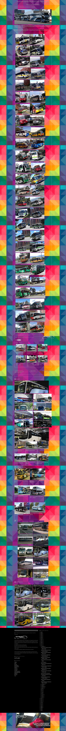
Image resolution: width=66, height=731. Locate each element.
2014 (41, 699)
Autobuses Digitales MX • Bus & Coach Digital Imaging (33, 1)
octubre (42, 685)
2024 (41, 634)
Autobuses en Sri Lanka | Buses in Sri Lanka (23, 404)
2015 (41, 698)
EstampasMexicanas (17, 672)
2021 (41, 638)
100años (15, 662)
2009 (41, 706)
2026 (41, 632)
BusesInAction (16, 665)
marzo (42, 694)
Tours (15, 675)
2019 (41, 641)
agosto (42, 688)
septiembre (43, 686)
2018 (41, 642)
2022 (41, 637)
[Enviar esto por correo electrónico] (17, 340)
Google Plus (27, 337)
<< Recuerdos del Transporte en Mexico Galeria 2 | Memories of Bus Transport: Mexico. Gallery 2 (19, 371)
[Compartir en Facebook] (20, 340)
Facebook (23, 337)
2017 (41, 643)
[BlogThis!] (18, 340)
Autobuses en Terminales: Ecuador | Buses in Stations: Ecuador (22, 421)
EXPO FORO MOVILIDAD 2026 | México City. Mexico (26, 381)
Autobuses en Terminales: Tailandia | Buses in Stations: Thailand (22, 395)
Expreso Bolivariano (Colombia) (45, 673)
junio (42, 690)
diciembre (42, 646)
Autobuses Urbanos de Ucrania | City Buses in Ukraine (41, 570)
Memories (15, 674)
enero (42, 697)
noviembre (42, 684)
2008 (41, 707)
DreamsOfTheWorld (17, 671)
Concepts (15, 670)
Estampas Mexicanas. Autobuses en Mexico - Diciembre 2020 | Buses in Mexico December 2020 (41, 535)
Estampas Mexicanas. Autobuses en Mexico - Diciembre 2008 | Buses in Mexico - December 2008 (41, 559)
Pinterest (32, 337)
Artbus (15, 663)
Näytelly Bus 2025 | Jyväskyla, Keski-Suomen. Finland (26, 429)
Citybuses (15, 667)
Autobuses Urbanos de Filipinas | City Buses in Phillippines (41, 395)
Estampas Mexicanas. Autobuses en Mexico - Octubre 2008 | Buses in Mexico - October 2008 (40, 524)
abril (42, 693)
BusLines (15, 664)
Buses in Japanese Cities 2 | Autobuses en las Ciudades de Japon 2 (31, 364)
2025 (41, 633)
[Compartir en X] (19, 340)
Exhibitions (15, 673)
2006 (41, 710)
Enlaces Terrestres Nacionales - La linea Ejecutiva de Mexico (25, 535)
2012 (41, 702)
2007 (41, 708)
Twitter (19, 337)
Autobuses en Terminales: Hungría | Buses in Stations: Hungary (43, 412)
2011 (41, 703)
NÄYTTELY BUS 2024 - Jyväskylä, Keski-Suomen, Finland (25, 570)
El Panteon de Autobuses (25, 546)
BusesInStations (16, 666)
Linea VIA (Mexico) (43, 662)
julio (42, 689)
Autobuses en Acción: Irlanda (40, 403)
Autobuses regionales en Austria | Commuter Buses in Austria (22, 412)
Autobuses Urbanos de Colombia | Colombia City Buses (31, 30)
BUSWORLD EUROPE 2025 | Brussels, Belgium (42, 421)
